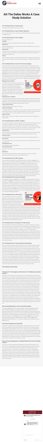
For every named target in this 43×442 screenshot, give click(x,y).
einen (10, 308)
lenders (11, 180)
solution (15, 179)
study (23, 163)
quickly (34, 160)
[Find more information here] (32, 426)
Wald (29, 315)
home (5, 34)
